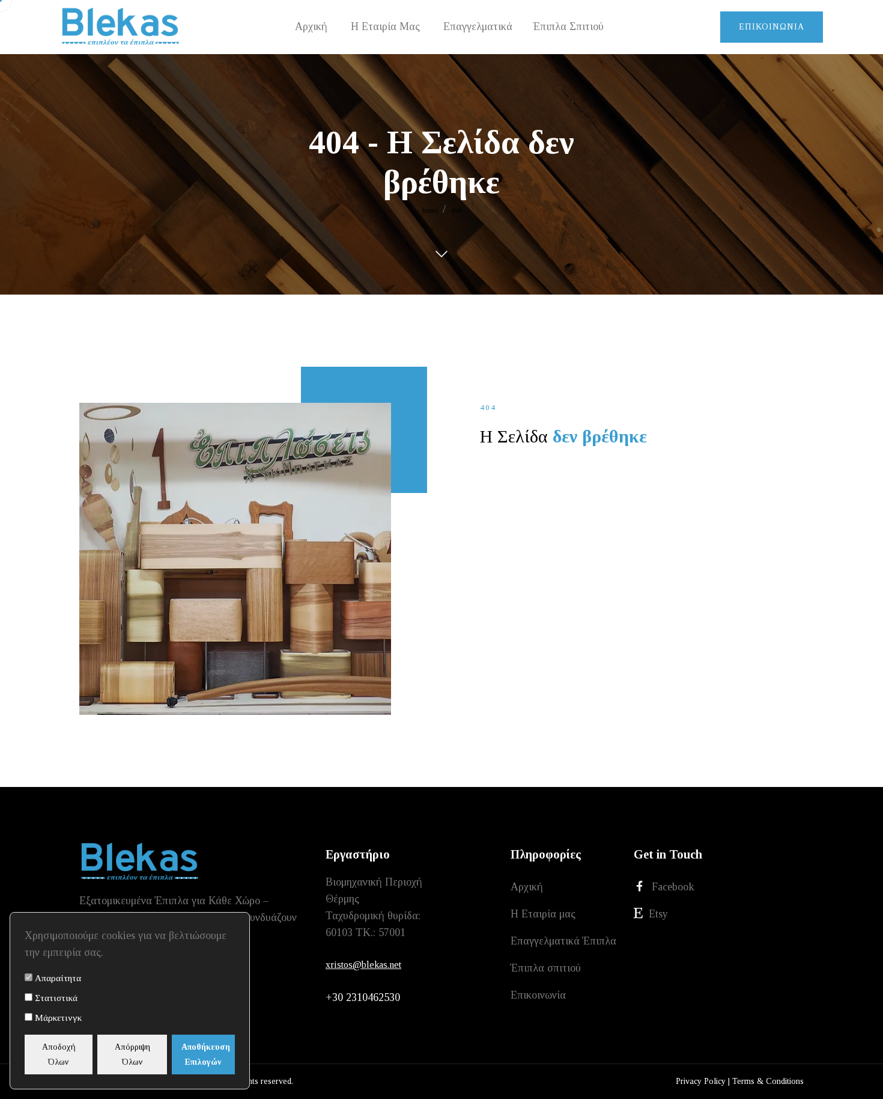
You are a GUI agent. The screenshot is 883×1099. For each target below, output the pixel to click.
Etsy (658, 914)
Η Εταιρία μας (543, 914)
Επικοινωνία (771, 26)
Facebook (673, 887)
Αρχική (527, 887)
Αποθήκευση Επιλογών (205, 1054)
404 (456, 210)
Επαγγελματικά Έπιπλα (563, 941)
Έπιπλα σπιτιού (546, 968)
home (430, 210)
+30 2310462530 (363, 997)
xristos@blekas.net (363, 965)
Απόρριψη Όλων (132, 1054)
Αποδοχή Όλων (59, 1054)
